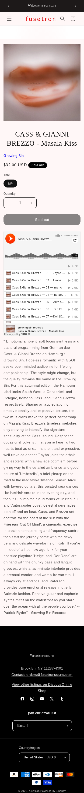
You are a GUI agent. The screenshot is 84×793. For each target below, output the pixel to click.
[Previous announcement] (9, 6)
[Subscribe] (66, 725)
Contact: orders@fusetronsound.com (42, 675)
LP (12, 184)
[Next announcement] (75, 6)
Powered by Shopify (53, 790)
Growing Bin (14, 156)
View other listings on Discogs (37, 684)
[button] (9, 19)
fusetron (34, 790)
